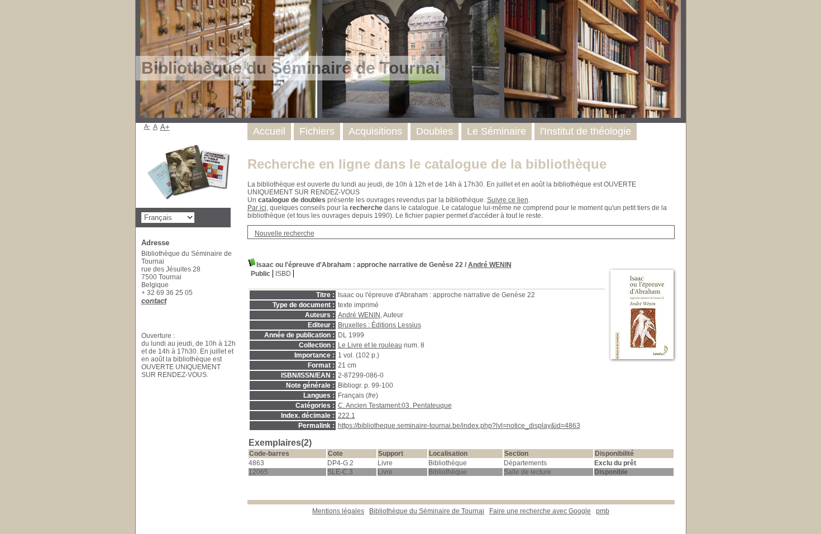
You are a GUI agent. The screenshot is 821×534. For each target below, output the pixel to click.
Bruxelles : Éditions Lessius (379, 325)
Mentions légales (338, 511)
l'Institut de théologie (585, 131)
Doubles (434, 131)
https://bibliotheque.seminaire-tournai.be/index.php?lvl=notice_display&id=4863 (459, 426)
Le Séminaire (496, 131)
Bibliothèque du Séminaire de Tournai (426, 511)
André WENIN (490, 265)
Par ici (256, 208)
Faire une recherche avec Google (540, 511)
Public (260, 274)
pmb (602, 511)
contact (153, 301)
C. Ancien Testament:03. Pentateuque (395, 405)
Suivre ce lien (507, 200)
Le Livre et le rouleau (370, 345)
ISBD (283, 274)
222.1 (346, 415)
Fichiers (317, 131)
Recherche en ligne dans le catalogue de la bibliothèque (427, 163)
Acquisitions (375, 131)
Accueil (269, 131)
